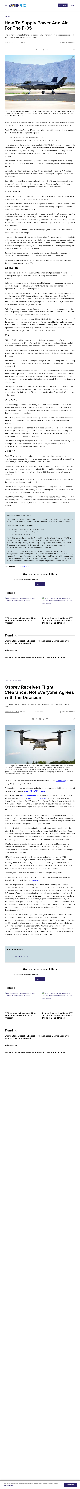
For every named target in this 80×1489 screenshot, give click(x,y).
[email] (47, 50)
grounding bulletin (28, 795)
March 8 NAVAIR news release (36, 791)
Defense (7, 16)
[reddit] (43, 50)
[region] (40, 1484)
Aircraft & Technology (13, 681)
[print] (74, 50)
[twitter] (40, 50)
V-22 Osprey (61, 781)
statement (34, 880)
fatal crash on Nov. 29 (37, 798)
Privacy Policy (8, 1485)
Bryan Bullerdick (22, 566)
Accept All (70, 1484)
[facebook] (33, 50)
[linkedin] (36, 50)
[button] (6, 5)
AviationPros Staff (12, 712)
